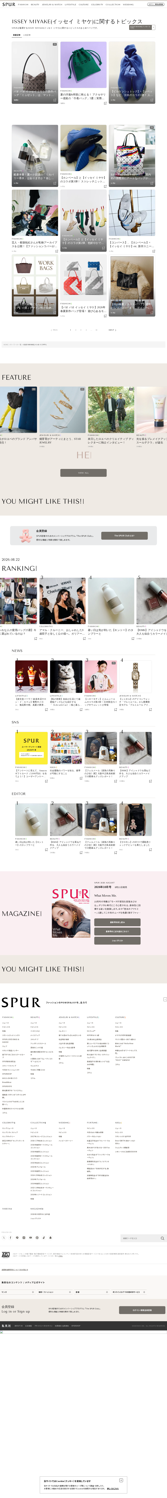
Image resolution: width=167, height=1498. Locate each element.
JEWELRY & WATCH (52, 4)
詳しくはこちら (113, 1488)
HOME (6, 344)
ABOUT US (19, 1325)
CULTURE (84, 4)
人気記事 (27, 35)
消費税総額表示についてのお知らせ (15, 1269)
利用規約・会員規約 (62, 1325)
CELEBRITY (97, 4)
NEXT (111, 330)
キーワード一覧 (15, 344)
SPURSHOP (75, 1325)
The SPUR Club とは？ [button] (124, 535)
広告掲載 (28, 1325)
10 (97, 330)
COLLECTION (113, 4)
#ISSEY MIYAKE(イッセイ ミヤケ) (140, 27)
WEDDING (128, 4)
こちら (60, 1255)
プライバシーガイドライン (43, 1325)
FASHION (23, 4)
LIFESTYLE (70, 4)
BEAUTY (35, 4)
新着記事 (17, 35)
